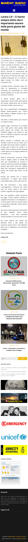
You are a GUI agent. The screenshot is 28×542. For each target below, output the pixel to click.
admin (4, 33)
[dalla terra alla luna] (14, 385)
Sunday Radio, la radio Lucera (16, 536)
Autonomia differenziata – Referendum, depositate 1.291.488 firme (14, 283)
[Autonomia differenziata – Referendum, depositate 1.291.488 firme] (14, 266)
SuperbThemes (22, 538)
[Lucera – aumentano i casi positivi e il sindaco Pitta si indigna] (14, 333)
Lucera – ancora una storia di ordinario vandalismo (13, 371)
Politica (4, 241)
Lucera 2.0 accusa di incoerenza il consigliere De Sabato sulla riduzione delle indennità (14, 316)
